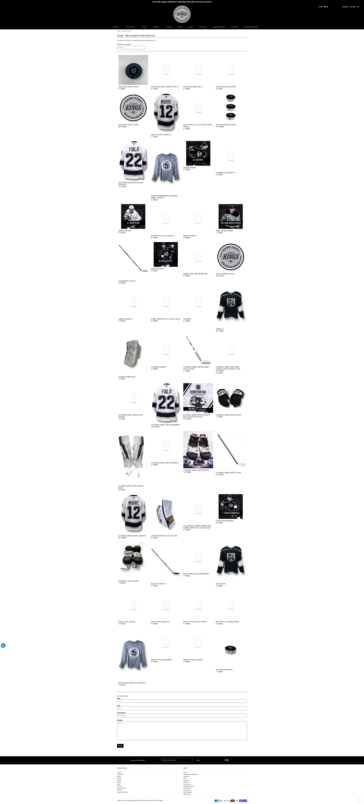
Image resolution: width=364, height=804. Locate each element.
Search (185, 772)
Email (118, 705)
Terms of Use (187, 788)
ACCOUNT (345, 6)
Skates (180, 27)
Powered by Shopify (158, 800)
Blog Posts (186, 780)
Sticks (144, 27)
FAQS (184, 778)
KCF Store (234, 27)
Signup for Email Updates (138, 760)
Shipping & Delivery (188, 786)
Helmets (156, 27)
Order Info (186, 782)
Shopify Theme (140, 800)
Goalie (191, 27)
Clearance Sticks (218, 27)
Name (118, 698)
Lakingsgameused (131, 800)
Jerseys (115, 27)
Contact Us (186, 776)
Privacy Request (187, 792)
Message (119, 720)
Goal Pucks (130, 27)
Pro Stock (202, 27)
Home (118, 31)
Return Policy (186, 784)
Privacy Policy (187, 790)
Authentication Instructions (190, 774)
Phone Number (121, 713)
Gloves (169, 27)
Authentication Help (251, 27)
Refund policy (187, 794)
